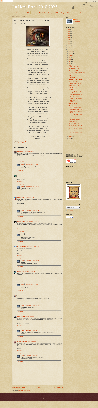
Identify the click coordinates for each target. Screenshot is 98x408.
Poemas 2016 (21, 142)
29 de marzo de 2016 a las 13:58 (27, 316)
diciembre (71, 51)
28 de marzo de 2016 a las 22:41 (28, 271)
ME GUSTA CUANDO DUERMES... (76, 79)
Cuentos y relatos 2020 (38, 13)
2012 (69, 147)
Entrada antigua (58, 387)
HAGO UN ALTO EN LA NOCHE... (76, 128)
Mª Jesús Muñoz (21, 341)
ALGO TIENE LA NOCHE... (74, 96)
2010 (69, 150)
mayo (70, 61)
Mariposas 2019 (53, 13)
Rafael (22, 164)
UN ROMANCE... (72, 77)
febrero (70, 136)
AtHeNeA (19, 271)
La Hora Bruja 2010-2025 (34, 6)
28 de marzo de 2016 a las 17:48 (32, 234)
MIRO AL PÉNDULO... (73, 121)
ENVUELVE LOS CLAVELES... (75, 107)
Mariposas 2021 (77, 13)
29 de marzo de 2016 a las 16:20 (32, 330)
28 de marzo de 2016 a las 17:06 (27, 197)
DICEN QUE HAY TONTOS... (75, 119)
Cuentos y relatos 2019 (22, 13)
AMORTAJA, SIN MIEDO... (74, 66)
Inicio (39, 387)
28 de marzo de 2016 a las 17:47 (32, 210)
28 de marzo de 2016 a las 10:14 (30, 151)
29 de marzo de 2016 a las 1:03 (32, 305)
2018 (69, 45)
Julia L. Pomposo (21, 221)
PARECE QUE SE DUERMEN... (75, 85)
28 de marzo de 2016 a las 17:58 (32, 246)
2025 (69, 31)
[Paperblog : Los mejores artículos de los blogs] (69, 218)
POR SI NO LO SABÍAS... (74, 123)
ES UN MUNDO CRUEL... (74, 70)
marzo (70, 65)
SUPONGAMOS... (72, 130)
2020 (69, 41)
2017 (69, 47)
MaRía (18, 316)
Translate (71, 210)
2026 (69, 29)
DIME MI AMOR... (72, 75)
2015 (69, 141)
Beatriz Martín (20, 295)
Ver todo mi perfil (76, 21)
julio (70, 57)
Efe (18, 175)
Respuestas (21, 161)
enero (70, 138)
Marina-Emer (20, 151)
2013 (69, 145)
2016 (69, 49)
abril (70, 63)
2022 (69, 37)
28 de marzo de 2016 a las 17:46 (32, 164)
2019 (69, 43)
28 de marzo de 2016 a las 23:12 (31, 295)
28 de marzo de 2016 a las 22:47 (32, 260)
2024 (69, 33)
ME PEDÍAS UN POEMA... (74, 81)
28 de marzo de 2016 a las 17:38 (32, 221)
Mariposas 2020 (65, 13)
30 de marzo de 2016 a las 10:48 (32, 341)
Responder (19, 159)
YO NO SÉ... (71, 105)
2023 (69, 35)
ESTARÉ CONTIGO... (73, 117)
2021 (69, 39)
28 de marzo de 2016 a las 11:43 (26, 175)
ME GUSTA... (71, 89)
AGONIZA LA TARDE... (73, 87)
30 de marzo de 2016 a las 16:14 (32, 355)
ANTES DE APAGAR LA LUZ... (75, 83)
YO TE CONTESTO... (73, 103)
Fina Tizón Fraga (21, 246)
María (18, 197)
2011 (69, 148)
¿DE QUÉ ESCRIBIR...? (74, 68)
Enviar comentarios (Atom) (24, 390)
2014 (69, 143)
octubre (70, 55)
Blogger (56, 398)
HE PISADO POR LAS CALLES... (76, 109)
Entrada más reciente (18, 387)
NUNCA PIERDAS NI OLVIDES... (76, 98)
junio (70, 59)
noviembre (71, 53)
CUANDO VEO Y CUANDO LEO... (76, 94)
